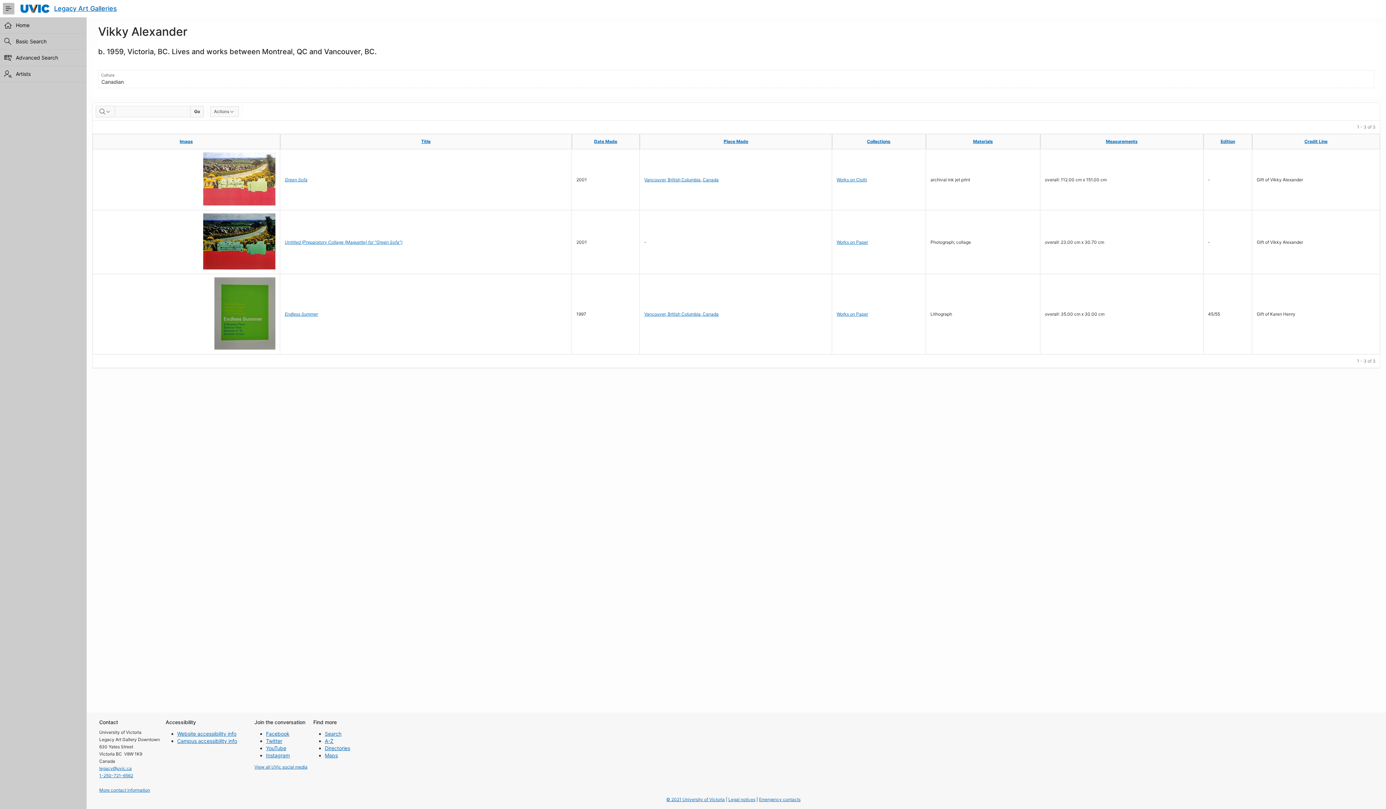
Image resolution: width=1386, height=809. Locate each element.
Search (333, 734)
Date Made (605, 141)
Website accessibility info (206, 734)
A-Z (329, 741)
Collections (878, 141)
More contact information (124, 790)
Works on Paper (852, 242)
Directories (337, 748)
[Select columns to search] (105, 111)
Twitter (274, 741)
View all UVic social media (281, 767)
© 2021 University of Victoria (695, 799)
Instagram (278, 755)
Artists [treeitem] (23, 74)
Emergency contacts (780, 799)
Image (186, 141)
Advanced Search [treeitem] (37, 58)
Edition (1228, 141)
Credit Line (1316, 141)
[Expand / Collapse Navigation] (8, 8)
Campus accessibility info (207, 741)
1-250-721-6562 (116, 775)
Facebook (277, 734)
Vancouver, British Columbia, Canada (681, 179)
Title (426, 141)
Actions (221, 111)
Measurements (1122, 141)
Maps (331, 755)
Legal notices (741, 799)
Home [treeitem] (23, 25)
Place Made (736, 141)
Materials (983, 141)
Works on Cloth (852, 179)
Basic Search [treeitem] (31, 41)
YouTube (276, 748)
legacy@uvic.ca (115, 768)
